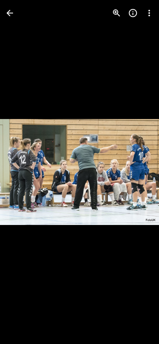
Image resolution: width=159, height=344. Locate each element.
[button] (22, 172)
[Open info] (133, 13)
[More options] (149, 13)
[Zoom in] (116, 13)
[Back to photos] (10, 13)
